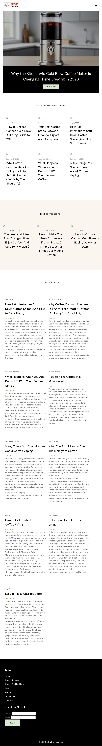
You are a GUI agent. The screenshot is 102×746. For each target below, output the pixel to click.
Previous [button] (5, 48)
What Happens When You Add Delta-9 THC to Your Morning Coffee (48, 171)
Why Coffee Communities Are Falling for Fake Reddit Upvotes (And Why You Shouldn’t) (69, 308)
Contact (9, 700)
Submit (13, 723)
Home (7, 676)
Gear (7, 688)
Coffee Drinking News (14, 684)
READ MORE (9, 318)
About (8, 692)
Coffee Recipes (12, 680)
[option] (51, 52)
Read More (51, 87)
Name (8, 713)
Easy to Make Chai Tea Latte (23, 594)
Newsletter (10, 696)
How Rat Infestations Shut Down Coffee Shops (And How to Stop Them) (82, 135)
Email (8, 717)
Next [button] (96, 48)
